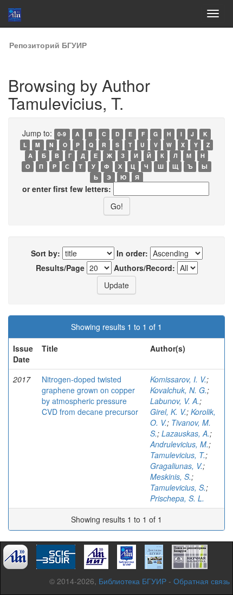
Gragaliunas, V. (176, 465)
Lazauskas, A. (185, 433)
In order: (132, 253)
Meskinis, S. (170, 476)
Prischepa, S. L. (177, 498)
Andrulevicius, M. (179, 444)
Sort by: (45, 253)
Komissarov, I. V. (178, 379)
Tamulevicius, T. (177, 454)
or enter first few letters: (66, 188)
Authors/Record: (144, 267)
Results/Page (60, 267)
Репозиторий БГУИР (48, 44)
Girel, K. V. (168, 411)
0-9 (61, 134)
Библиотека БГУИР (132, 581)
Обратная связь (201, 581)
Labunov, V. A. (174, 400)
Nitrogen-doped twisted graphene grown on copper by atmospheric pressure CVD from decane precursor (90, 395)
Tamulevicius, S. (178, 487)
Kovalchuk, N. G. (178, 390)
